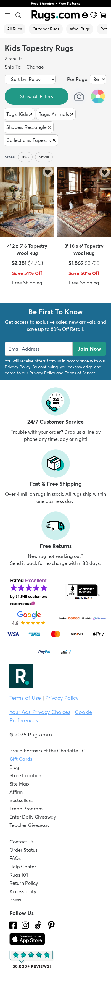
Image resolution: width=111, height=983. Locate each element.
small (44, 157)
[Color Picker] (98, 96)
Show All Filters (36, 96)
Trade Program (26, 809)
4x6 (25, 157)
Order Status (23, 850)
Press (15, 900)
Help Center (22, 866)
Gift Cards (20, 759)
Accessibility (22, 891)
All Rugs (14, 29)
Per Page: (78, 79)
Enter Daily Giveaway (32, 817)
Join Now (89, 348)
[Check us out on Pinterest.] (51, 925)
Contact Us (21, 842)
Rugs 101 (18, 875)
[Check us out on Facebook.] (13, 925)
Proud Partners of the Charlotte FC (47, 751)
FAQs (15, 858)
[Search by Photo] (79, 96)
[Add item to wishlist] (48, 172)
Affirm (16, 792)
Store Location (25, 775)
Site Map (19, 784)
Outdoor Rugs (46, 29)
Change (35, 67)
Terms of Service (80, 372)
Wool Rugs (80, 29)
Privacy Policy (17, 367)
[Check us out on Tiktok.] (38, 925)
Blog (14, 767)
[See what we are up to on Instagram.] (25, 925)
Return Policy (23, 883)
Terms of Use (25, 697)
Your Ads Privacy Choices (39, 712)
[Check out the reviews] (31, 959)
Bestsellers (21, 800)
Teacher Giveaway (29, 825)
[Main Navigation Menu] (8, 15)
